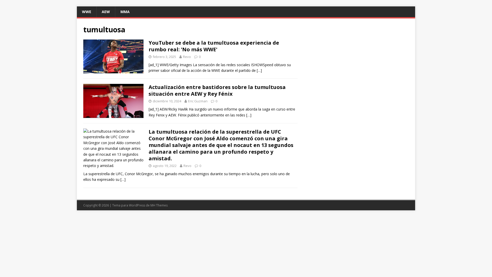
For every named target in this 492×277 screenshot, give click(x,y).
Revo (187, 56)
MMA (125, 11)
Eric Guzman (198, 101)
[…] (259, 70)
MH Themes (159, 205)
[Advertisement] (357, 61)
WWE (86, 11)
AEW (106, 11)
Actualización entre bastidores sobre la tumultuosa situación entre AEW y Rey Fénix (217, 90)
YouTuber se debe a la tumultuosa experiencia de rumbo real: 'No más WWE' (214, 46)
